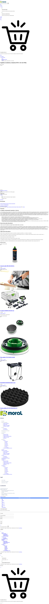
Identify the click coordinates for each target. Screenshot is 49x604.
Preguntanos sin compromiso (3, 206)
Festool (3, 427)
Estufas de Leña (5, 434)
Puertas (3, 421)
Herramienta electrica (4, 59)
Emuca (4, 440)
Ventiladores (4, 432)
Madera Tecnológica (6, 425)
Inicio (2, 58)
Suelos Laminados (6, 423)
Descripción (1, 199)
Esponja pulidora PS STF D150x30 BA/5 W (8, 408)
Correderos (6, 447)
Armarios (6, 443)
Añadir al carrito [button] (2, 268)
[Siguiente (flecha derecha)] (1, 603)
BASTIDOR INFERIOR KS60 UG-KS (7, 382)
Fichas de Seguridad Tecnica (7, 448)
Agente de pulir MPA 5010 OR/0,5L (7, 265)
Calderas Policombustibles (7, 436)
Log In (1, 16)
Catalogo (2, 56)
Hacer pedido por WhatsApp (3, 190)
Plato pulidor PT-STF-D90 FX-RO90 (7, 357)
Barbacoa (4, 438)
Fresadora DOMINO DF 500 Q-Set (7, 310)
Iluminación (6, 445)
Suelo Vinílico (5, 424)
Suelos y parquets (4, 422)
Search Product (3, 57)
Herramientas (5, 429)
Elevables (6, 441)
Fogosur (3, 433)
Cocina (6, 446)
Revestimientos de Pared (5, 430)
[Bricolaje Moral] (3, 2)
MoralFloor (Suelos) (6, 426)
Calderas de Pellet (6, 437)
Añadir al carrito (2, 193)
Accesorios (5, 428)
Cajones (6, 442)
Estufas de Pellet (5, 435)
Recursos (3, 439)
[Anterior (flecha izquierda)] (0, 603)
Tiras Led (6, 444)
